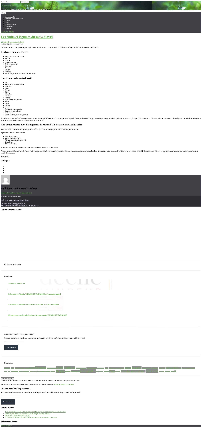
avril (2, 200)
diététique (128, 368)
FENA (163, 368)
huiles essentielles (24, 371)
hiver (9, 371)
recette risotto (19, 200)
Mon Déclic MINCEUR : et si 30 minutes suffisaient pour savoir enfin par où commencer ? (35, 412)
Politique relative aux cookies (64, 384)
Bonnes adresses (10, 24)
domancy (137, 367)
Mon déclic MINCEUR (16, 283)
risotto (27, 200)
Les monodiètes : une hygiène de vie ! (13, 204)
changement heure (51, 368)
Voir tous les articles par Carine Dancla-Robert (16, 193)
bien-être (32, 368)
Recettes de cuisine (14, 196)
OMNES (106, 371)
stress (172, 371)
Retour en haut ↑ (6, 425)
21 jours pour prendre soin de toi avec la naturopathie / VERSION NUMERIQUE (37, 315)
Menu (3, 13)
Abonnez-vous (11, 347)
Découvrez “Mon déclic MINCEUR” (17, 415)
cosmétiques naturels (91, 368)
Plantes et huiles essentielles (14, 19)
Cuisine (7, 20)
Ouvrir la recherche (7, 32)
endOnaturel (154, 368)
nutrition (101, 371)
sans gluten (161, 371)
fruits (6, 200)
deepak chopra (100, 368)
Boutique (8, 28)
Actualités (4, 196)
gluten (5, 371)
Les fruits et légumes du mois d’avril (27, 37)
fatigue (160, 368)
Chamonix (40, 367)
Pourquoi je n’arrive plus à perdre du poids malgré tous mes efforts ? (27, 414)
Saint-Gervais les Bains (133, 371)
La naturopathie (10, 17)
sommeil (167, 371)
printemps (117, 371)
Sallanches (152, 371)
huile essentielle (14, 371)
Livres (7, 22)
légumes (11, 200)
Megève (60, 371)
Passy (112, 371)
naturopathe (75, 371)
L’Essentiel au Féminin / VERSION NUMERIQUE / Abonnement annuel (34, 294)
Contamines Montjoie (81, 368)
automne (26, 368)
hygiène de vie (33, 371)
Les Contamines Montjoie (43, 371)
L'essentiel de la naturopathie (10, 6)
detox (106, 368)
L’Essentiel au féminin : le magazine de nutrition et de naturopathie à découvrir (31, 417)
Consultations (9, 26)
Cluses (59, 367)
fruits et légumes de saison (188, 368)
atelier (12, 368)
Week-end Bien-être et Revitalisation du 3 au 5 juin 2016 (20, 205)
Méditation (67, 371)
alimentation (7, 368)
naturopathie (88, 371)
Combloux (69, 367)
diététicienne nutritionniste (116, 368)
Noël (97, 371)
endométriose (146, 368)
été (175, 371)
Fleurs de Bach (172, 368)
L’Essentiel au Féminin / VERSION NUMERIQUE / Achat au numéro (33, 304)
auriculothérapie (19, 368)
